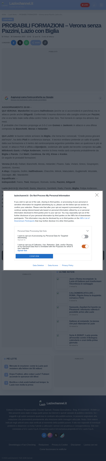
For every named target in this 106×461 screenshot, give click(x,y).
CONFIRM (34, 256)
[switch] (85, 236)
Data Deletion (38, 265)
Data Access (53, 265)
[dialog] (53, 230)
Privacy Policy (67, 265)
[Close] (97, 195)
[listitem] (53, 231)
